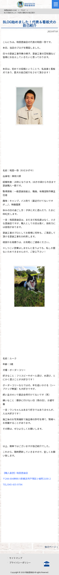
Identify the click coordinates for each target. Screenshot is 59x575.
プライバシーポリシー (20, 562)
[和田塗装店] (26, 4)
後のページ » (51, 546)
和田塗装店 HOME (10, 10)
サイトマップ (15, 557)
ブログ (23, 10)
